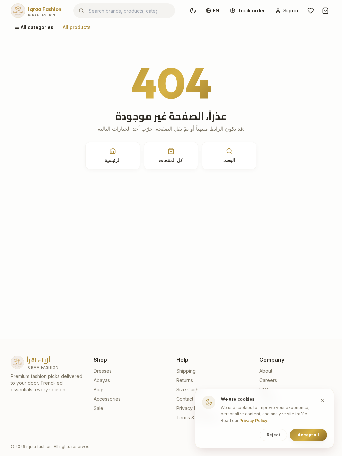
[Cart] (325, 11)
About (265, 371)
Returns (184, 380)
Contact (184, 399)
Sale (98, 408)
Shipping (186, 371)
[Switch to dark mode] (193, 11)
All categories (37, 27)
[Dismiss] (322, 400)
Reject (273, 434)
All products (77, 27)
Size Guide (188, 389)
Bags (99, 389)
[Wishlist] (311, 11)
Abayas (102, 380)
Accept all (308, 434)
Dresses (103, 371)
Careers (268, 380)
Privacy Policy (191, 408)
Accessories (107, 399)
